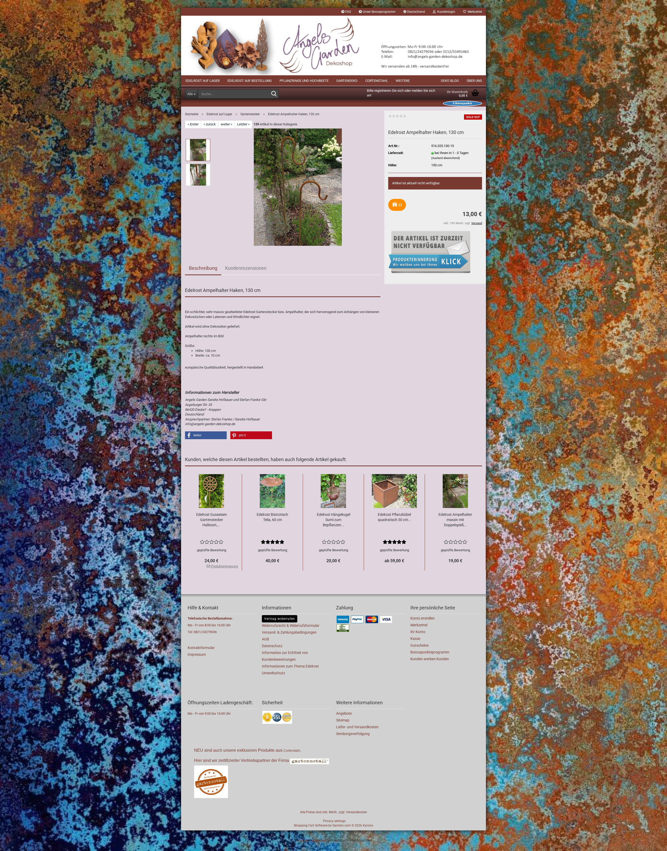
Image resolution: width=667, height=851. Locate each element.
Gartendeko (346, 81)
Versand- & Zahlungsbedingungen (289, 632)
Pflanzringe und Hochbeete (304, 81)
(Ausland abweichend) (445, 158)
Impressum (197, 654)
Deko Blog (450, 81)
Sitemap (342, 720)
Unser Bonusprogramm (379, 12)
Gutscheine (419, 645)
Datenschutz (272, 646)
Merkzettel (474, 12)
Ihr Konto (417, 632)
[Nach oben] (652, 843)
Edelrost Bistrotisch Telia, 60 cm (272, 517)
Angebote (344, 713)
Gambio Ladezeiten (311, 840)
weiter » (226, 124)
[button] (414, 12)
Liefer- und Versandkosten (357, 727)
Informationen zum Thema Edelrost (290, 666)
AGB (265, 639)
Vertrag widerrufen (279, 619)
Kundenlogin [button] (445, 12)
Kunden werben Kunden (429, 659)
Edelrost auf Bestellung (249, 81)
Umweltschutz (273, 673)
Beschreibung (203, 268)
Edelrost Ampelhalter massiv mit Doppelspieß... (455, 519)
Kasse (415, 638)
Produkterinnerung (224, 566)
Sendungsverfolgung (353, 734)
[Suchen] (274, 94)
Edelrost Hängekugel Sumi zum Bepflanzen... (333, 519)
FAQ (347, 12)
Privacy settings (334, 821)
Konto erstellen (422, 618)
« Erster (193, 124)
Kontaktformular (201, 648)
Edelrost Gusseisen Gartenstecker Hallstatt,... (211, 519)
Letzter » (243, 124)
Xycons (368, 825)
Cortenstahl (376, 81)
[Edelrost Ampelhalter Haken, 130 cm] (298, 187)
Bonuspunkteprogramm (429, 652)
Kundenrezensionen (246, 268)
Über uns (474, 81)
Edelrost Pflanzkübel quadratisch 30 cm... (394, 517)
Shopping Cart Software (311, 825)
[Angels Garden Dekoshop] (333, 45)
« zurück (209, 124)
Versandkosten (356, 812)
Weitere (403, 81)
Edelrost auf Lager (203, 81)
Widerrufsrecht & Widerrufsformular (290, 625)
